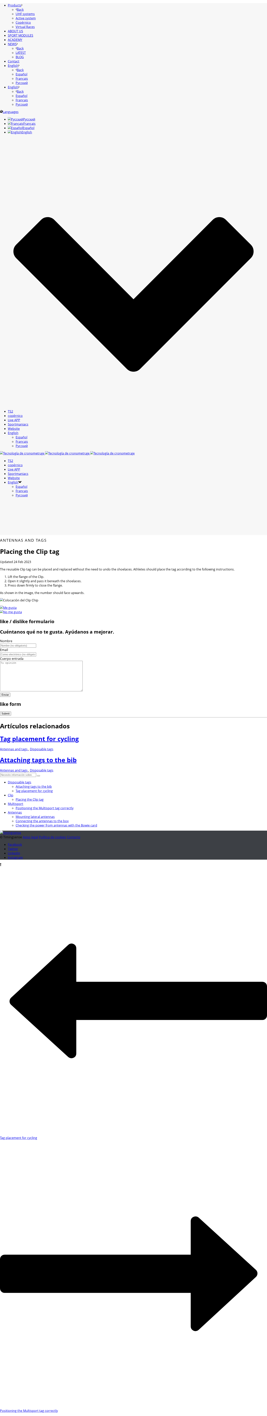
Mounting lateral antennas (35, 817)
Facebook (15, 844)
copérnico (15, 416)
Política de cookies (52, 837)
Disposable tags (41, 749)
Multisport (15, 804)
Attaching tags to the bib (38, 760)
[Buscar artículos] (38, 775)
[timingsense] (67, 453)
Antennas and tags (14, 749)
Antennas (15, 812)
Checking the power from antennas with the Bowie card (56, 825)
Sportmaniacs (18, 424)
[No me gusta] (11, 612)
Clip (10, 795)
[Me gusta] (8, 608)
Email (4, 650)
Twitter (13, 849)
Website (14, 428)
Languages (11, 112)
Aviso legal (30, 837)
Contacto (73, 837)
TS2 (10, 411)
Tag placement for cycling (39, 738)
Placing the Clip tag (30, 799)
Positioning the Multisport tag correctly (44, 808)
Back (20, 9)
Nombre (6, 641)
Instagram (15, 857)
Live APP (14, 420)
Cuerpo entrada (11, 658)
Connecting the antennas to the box (42, 821)
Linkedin (14, 853)
